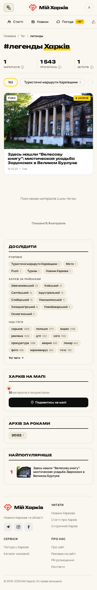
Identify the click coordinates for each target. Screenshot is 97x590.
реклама (20, 336)
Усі (10, 82)
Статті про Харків (64, 520)
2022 (18, 435)
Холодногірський (24, 307)
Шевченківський (24, 286)
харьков (20, 329)
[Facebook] (28, 527)
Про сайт (58, 547)
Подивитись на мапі (50, 402)
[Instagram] (18, 527)
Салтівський (21, 293)
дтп (41, 336)
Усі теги (14, 358)
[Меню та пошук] (9, 7)
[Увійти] (89, 8)
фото (17, 350)
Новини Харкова (58, 271)
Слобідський (21, 300)
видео (67, 329)
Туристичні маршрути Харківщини (52, 82)
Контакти (58, 567)
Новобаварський (57, 307)
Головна (10, 36)
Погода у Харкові (16, 547)
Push (16, 271)
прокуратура (23, 343)
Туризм (33, 271)
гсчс (66, 350)
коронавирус (41, 350)
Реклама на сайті (63, 554)
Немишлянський (52, 300)
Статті (18, 22)
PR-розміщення (62, 560)
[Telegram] (8, 527)
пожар (71, 343)
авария (49, 343)
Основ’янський (23, 314)
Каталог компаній (16, 554)
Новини (42, 22)
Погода (72, 22)
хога (59, 336)
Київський (53, 286)
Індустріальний (51, 293)
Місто (71, 264)
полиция (45, 329)
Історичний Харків (64, 526)
